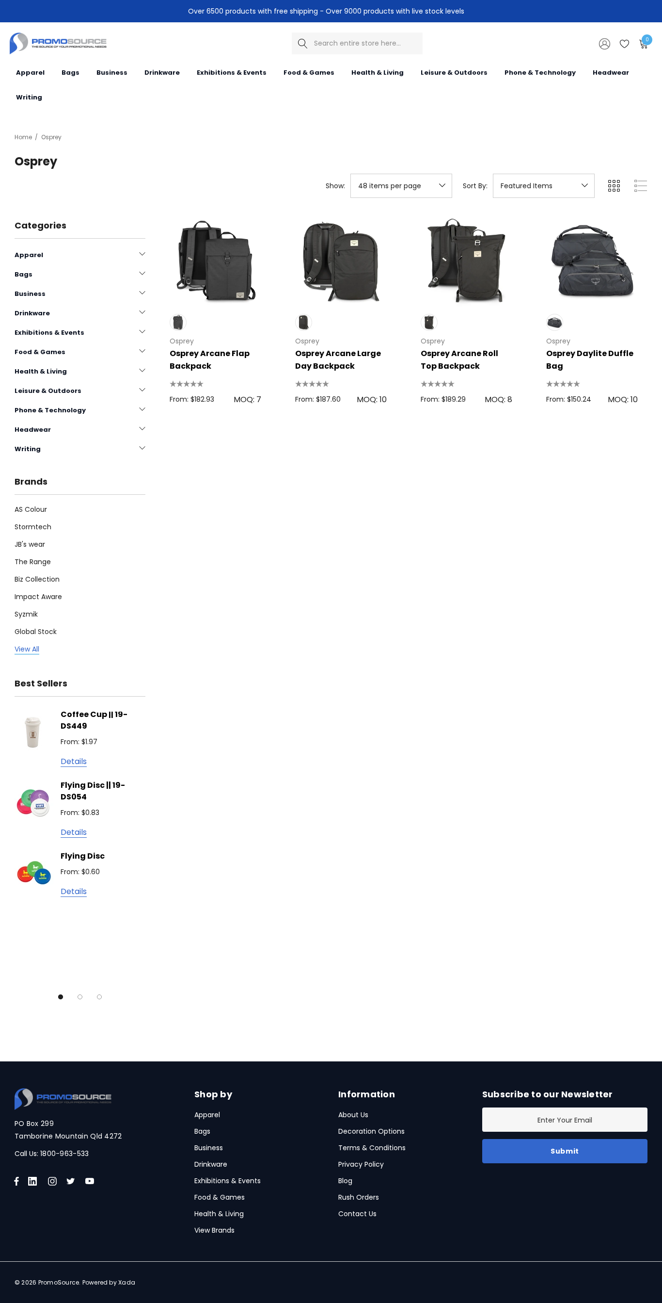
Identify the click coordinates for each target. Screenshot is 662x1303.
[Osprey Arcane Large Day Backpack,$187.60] (341, 261)
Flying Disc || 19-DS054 (93, 791)
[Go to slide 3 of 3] (99, 996)
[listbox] (544, 186)
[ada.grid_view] (613, 186)
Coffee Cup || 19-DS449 (94, 720)
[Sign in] (604, 43)
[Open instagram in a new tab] (54, 1181)
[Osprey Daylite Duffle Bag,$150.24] (592, 261)
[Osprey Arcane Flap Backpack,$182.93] (215, 261)
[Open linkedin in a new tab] (34, 1181)
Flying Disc (83, 856)
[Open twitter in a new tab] (72, 1181)
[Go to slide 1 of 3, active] (60, 996)
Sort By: (475, 185)
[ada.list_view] (640, 186)
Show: (335, 185)
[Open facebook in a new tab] (16, 1181)
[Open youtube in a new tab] (91, 1181)
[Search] (303, 43)
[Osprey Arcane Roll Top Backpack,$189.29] (466, 261)
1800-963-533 (64, 1153)
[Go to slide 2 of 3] (80, 996)
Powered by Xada (109, 1282)
